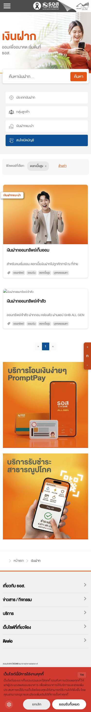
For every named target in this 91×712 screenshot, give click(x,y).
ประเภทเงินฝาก (25, 97)
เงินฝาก (36, 560)
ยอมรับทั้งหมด (69, 704)
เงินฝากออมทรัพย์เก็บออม (28, 250)
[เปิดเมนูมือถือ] (7, 6)
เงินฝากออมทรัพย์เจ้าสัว (26, 301)
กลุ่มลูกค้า (22, 112)
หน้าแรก (5, 560)
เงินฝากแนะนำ (24, 126)
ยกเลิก (36, 704)
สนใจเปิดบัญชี (25, 140)
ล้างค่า (62, 165)
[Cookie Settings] (9, 704)
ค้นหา (78, 76)
